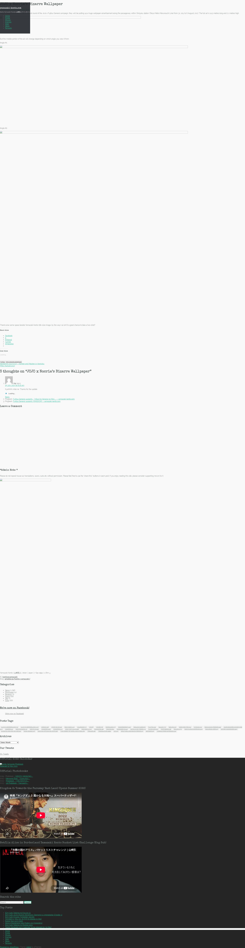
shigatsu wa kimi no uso (11, 731)
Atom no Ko (56, 727)
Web (7, 24)
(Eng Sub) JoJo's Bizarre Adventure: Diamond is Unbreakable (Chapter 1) (33, 915)
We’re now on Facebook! (14, 708)
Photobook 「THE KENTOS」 (17, 781)
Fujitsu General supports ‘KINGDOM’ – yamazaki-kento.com (36, 401)
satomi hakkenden (229, 729)
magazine (98, 729)
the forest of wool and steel (72, 731)
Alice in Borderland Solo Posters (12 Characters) (23, 923)
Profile (7, 18)
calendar (81, 727)
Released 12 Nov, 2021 (8, 766)
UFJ (116, 731)
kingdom (46, 729)
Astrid (28, 947)
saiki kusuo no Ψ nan (194, 729)
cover (99, 727)
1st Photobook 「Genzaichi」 (17, 783)
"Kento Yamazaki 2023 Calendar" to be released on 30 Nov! (28, 927)
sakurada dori (211, 729)
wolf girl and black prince (132, 731)
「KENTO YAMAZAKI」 (23, 776)
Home (7, 16)
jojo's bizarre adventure (14, 362)
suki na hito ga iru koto (48, 731)
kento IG (34, 729)
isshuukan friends (213, 727)
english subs (139, 727)
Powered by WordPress (9, 947)
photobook (166, 729)
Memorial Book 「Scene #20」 (18, 779)
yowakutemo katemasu (166, 731)
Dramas (8, 22)
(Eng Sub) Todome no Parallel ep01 (19, 925)
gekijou (172, 727)
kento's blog (21, 729)
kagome (9, 729)
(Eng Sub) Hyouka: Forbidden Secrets (19, 917)
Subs (7, 700)
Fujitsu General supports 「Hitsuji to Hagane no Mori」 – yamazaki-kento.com (44, 399)
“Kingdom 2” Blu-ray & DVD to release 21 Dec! (23, 919)
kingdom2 (57, 729)
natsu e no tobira (138, 729)
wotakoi (150, 731)
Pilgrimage (9, 692)
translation (104, 731)
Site (6, 698)
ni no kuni (153, 729)
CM (91, 727)
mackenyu (86, 729)
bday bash (69, 727)
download (110, 727)
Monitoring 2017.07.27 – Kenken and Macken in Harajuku (22, 364)
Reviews (8, 694)
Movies (8, 20)
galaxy (162, 727)
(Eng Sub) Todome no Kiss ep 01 (18, 913)
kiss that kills (72, 729)
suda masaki (29, 731)
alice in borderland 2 (30, 727)
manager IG (122, 729)
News (7, 690)
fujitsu (3, 362)
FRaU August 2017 (7, 366)
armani (45, 727)
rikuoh (178, 729)
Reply (7, 397)
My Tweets (4, 754)
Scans (7, 696)
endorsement (124, 727)
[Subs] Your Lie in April (14, 921)
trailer (91, 731)
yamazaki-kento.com (10, 8)
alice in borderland (9, 727)
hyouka (198, 727)
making (110, 729)
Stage (7, 26)
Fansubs (8, 28)
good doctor (185, 727)
